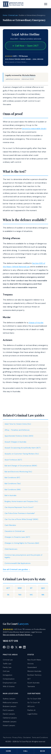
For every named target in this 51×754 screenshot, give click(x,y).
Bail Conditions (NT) (12, 477)
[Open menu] (45, 4)
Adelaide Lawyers (9, 722)
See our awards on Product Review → (16, 62)
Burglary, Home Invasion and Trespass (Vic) (21, 501)
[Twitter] (16, 647)
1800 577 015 (10, 640)
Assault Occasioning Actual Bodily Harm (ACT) (23, 448)
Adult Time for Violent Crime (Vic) (18, 424)
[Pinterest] (12, 647)
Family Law (7, 667)
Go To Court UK (33, 702)
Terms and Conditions (40, 737)
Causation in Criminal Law (15, 531)
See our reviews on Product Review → (17, 635)
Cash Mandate (10, 525)
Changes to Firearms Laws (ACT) (17, 537)
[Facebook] (4, 647)
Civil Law (6, 671)
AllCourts (31, 706)
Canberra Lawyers (10, 718)
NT (31, 588)
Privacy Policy (17, 737)
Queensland (32, 667)
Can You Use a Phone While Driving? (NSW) (21, 519)
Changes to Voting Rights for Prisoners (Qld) (22, 543)
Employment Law (9, 683)
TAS (19, 595)
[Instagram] (8, 647)
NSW (20, 588)
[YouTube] (20, 647)
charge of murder (36, 322)
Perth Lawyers (8, 710)
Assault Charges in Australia (15, 442)
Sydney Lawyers (9, 699)
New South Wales (34, 660)
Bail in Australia (10, 495)
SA (8, 595)
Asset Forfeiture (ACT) (13, 460)
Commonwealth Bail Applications (17, 563)
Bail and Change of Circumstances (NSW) (21, 466)
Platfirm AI (31, 710)
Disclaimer (27, 737)
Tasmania (31, 686)
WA (43, 595)
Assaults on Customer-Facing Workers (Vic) (22, 454)
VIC (31, 595)
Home (5, 15)
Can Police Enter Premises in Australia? (20, 513)
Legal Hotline (32, 714)
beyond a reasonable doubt (34, 128)
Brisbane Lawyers (9, 706)
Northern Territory (34, 675)
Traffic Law (7, 664)
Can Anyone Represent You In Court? (19, 507)
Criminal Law (13, 15)
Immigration (7, 675)
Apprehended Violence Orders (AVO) (19, 436)
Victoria (30, 664)
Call (25, 751)
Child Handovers (11, 549)
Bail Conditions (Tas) (13, 483)
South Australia (33, 683)
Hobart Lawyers (9, 725)
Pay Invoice (7, 737)
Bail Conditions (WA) (13, 489)
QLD (43, 588)
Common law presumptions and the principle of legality (23, 556)
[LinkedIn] (24, 647)
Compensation (8, 679)
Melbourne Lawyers (10, 702)
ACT (8, 588)
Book (42, 751)
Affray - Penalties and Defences (17, 430)
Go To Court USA (34, 699)
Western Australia (34, 671)
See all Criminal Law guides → (16, 569)
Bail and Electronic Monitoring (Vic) (18, 472)
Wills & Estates (9, 686)
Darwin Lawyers (9, 714)
